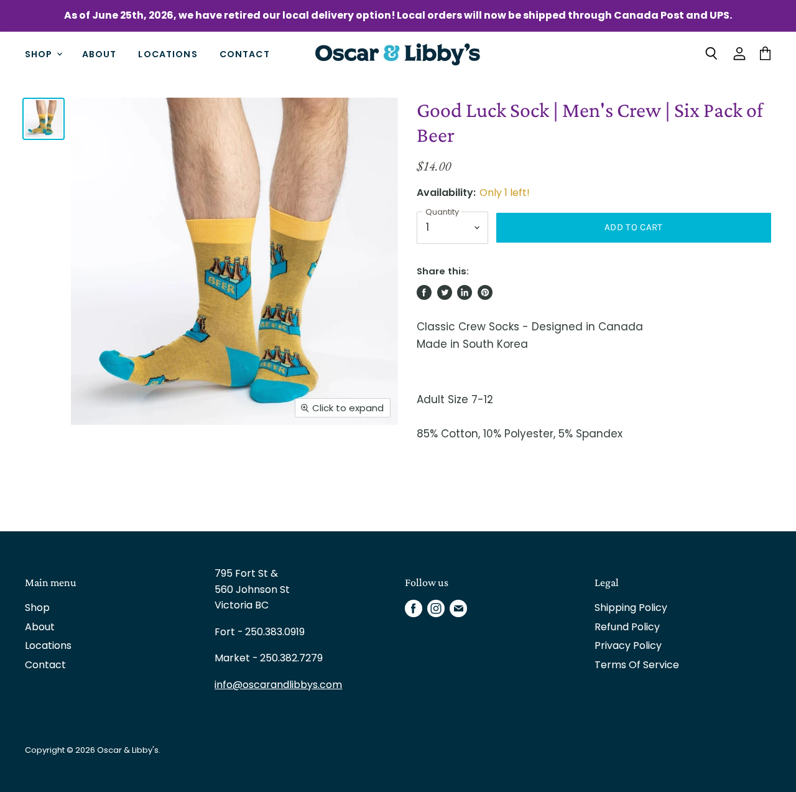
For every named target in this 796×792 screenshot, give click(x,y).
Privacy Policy (628, 645)
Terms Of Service (637, 665)
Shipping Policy (631, 607)
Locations (167, 53)
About (99, 53)
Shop (40, 53)
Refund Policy (627, 627)
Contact (245, 53)
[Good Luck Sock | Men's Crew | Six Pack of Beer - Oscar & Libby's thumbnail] (43, 119)
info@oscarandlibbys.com (278, 685)
